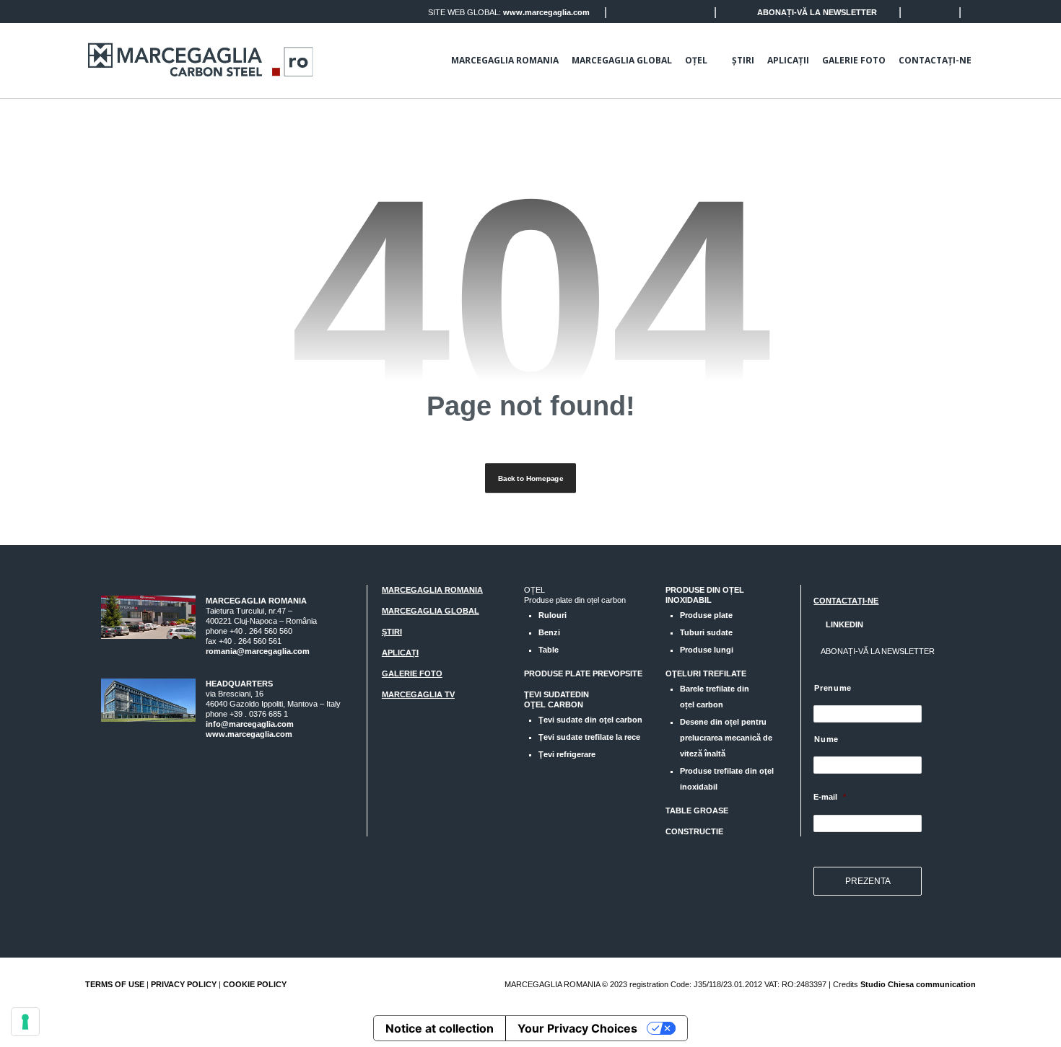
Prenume (833, 688)
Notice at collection (439, 1028)
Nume (826, 739)
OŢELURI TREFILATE (705, 673)
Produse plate (706, 615)
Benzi (549, 632)
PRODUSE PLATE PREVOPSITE (583, 673)
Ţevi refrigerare (566, 754)
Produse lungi (706, 649)
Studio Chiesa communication (918, 984)
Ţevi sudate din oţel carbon (590, 719)
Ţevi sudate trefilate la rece (589, 737)
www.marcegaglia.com (546, 12)
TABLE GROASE (696, 810)
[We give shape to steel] (200, 60)
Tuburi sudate (706, 632)
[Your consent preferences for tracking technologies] (25, 1021)
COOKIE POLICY (255, 984)
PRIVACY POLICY (184, 984)
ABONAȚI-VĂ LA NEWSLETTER (817, 12)
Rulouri (552, 615)
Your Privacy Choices (577, 1028)
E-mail (829, 796)
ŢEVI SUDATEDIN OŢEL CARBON (556, 699)
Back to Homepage (530, 478)
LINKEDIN (843, 624)
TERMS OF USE (114, 984)
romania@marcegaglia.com (258, 651)
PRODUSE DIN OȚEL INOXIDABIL (704, 595)
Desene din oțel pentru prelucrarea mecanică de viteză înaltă (726, 737)
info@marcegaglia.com (250, 724)
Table (548, 649)
